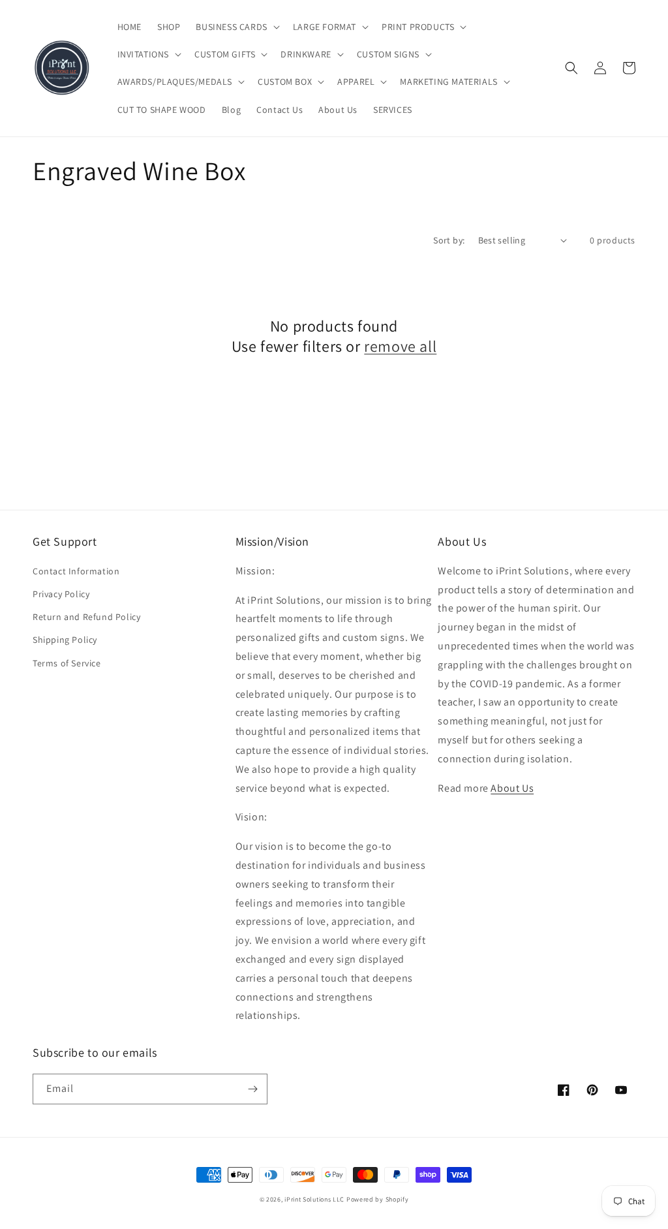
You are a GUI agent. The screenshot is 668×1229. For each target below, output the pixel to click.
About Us (512, 788)
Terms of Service (67, 663)
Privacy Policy (61, 594)
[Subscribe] (252, 1089)
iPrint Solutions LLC (314, 1199)
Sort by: (448, 240)
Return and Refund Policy (86, 617)
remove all (400, 346)
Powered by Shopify (377, 1199)
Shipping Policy (65, 640)
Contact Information (76, 571)
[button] (236, 26)
